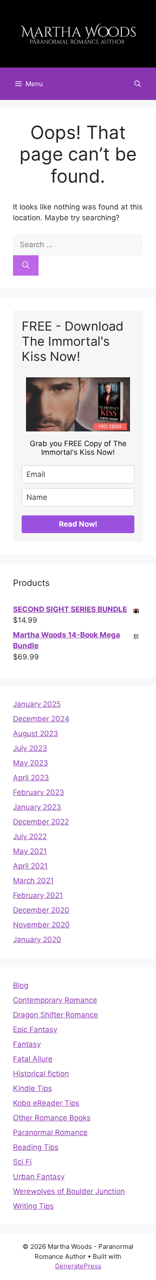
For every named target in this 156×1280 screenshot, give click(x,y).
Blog (20, 985)
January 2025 (37, 704)
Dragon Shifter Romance (55, 1014)
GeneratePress (78, 1266)
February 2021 (38, 895)
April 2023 (31, 777)
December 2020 (41, 910)
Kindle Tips (32, 1088)
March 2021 (33, 880)
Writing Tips (33, 1206)
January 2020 (37, 939)
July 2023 (30, 748)
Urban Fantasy (39, 1176)
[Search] (26, 265)
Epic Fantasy (35, 1029)
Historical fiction (41, 1073)
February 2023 (38, 792)
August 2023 (35, 733)
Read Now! (78, 524)
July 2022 (30, 836)
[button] (137, 84)
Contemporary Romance (55, 1000)
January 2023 (37, 807)
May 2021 (30, 851)
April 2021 (30, 866)
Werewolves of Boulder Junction (69, 1191)
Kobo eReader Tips (46, 1103)
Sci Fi (22, 1162)
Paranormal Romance (50, 1132)
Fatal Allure (32, 1059)
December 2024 (41, 718)
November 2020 (41, 924)
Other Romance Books (52, 1117)
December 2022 (41, 821)
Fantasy (27, 1044)
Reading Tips (35, 1147)
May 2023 (30, 763)
